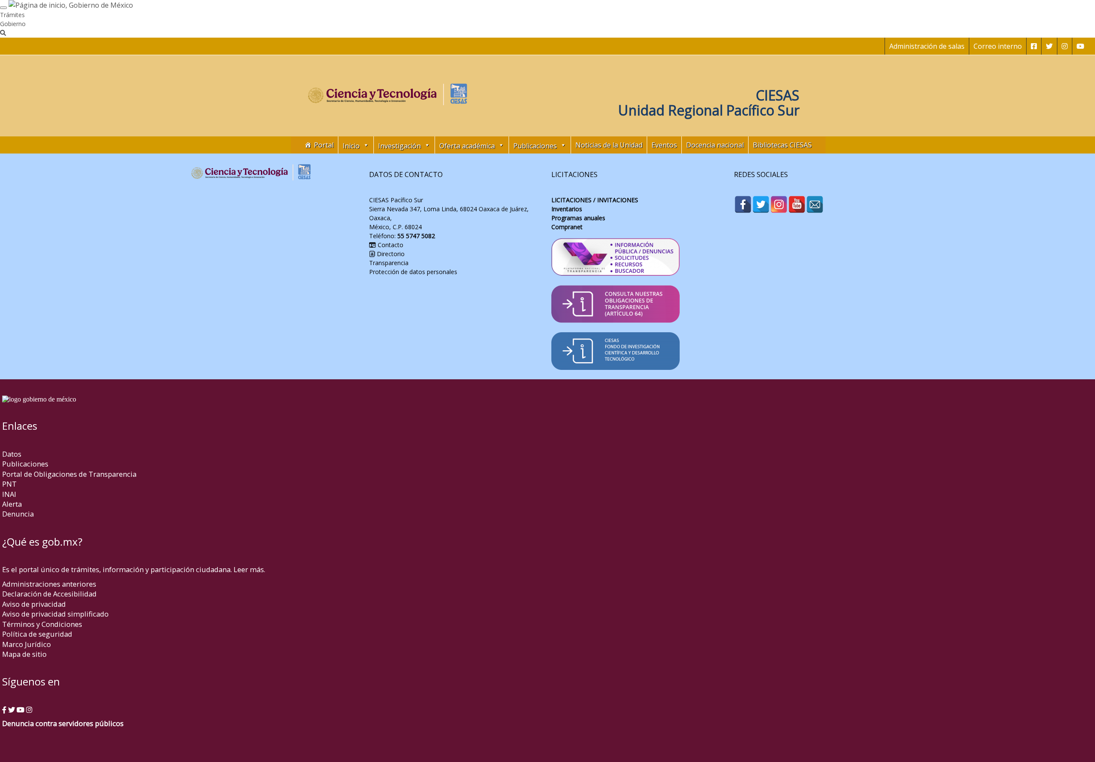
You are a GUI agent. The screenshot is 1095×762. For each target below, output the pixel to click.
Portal (324, 145)
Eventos (664, 145)
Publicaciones (25, 464)
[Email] (814, 204)
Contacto (389, 245)
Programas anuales (578, 218)
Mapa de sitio (24, 654)
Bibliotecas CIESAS (782, 145)
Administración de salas (927, 46)
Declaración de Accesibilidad (49, 594)
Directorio (390, 254)
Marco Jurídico (26, 644)
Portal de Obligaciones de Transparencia (69, 474)
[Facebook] (743, 204)
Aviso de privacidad (34, 604)
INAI (9, 494)
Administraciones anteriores (49, 584)
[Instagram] (778, 204)
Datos (11, 454)
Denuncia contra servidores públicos (63, 723)
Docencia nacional (715, 145)
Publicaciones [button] (535, 146)
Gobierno (13, 24)
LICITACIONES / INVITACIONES (594, 200)
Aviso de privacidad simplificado (55, 614)
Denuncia (18, 514)
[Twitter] (760, 204)
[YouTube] (796, 204)
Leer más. (249, 569)
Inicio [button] (351, 146)
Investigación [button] (399, 146)
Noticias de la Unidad (608, 145)
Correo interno (998, 46)
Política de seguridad (37, 634)
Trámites (12, 15)
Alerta (12, 504)
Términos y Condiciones (42, 624)
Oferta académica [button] (467, 146)
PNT (9, 484)
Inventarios (566, 209)
